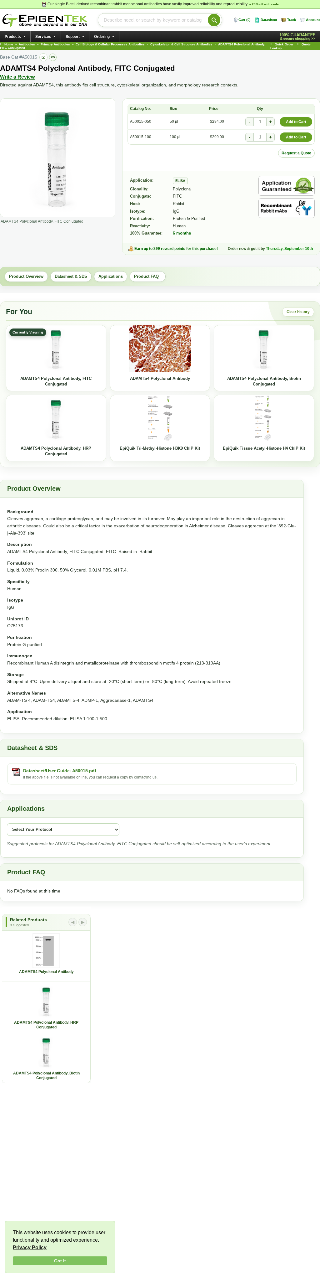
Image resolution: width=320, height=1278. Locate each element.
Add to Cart (296, 122)
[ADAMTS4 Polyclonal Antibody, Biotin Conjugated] (264, 348)
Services (43, 36)
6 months (182, 233)
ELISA (180, 181)
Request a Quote (296, 153)
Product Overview (26, 276)
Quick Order (284, 44)
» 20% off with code (264, 4)
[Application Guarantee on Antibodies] (286, 186)
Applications (110, 276)
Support (73, 36)
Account (313, 20)
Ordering (102, 36)
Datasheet (269, 20)
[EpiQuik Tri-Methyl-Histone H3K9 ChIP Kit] (160, 418)
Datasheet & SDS (71, 276)
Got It (60, 1260)
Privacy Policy (30, 1247)
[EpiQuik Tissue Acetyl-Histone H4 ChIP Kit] (264, 418)
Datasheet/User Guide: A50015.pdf (59, 770)
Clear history (298, 312)
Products (13, 36)
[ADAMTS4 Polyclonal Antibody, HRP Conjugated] (56, 418)
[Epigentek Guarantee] (298, 36)
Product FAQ (147, 276)
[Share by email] (43, 57)
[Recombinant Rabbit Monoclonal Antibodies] (286, 208)
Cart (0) (244, 20)
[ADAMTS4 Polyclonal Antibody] (160, 348)
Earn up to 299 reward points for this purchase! (176, 248)
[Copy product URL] (53, 57)
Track (291, 20)
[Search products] (214, 20)
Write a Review (17, 77)
